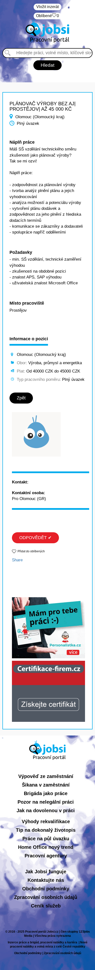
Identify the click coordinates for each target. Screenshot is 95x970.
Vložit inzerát (47, 7)
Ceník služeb (46, 905)
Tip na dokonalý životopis (46, 830)
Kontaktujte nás (46, 880)
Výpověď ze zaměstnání (45, 776)
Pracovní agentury (46, 855)
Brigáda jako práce (45, 793)
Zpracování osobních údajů (45, 897)
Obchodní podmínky (45, 888)
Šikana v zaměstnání (46, 785)
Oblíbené (47, 16)
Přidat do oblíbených (31, 551)
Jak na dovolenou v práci (46, 810)
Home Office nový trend (45, 847)
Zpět (21, 397)
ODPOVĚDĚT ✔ (35, 537)
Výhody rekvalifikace (46, 821)
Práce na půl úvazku (45, 838)
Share (17, 560)
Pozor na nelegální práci (46, 802)
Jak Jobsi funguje (45, 871)
